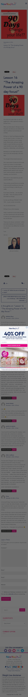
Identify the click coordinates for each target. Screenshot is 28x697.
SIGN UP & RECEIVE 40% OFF (14, 345)
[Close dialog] (27, 327)
